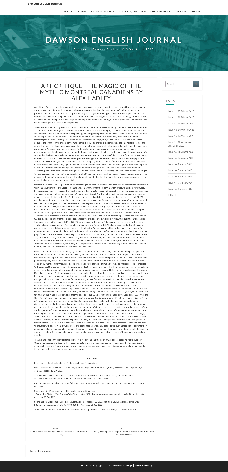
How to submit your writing (155, 11)
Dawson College (122, 465)
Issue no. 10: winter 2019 (180, 157)
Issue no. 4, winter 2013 (180, 188)
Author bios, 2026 (128, 11)
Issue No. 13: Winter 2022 (181, 135)
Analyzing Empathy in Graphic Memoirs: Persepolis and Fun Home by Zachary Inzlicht (124, 431)
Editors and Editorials (102, 11)
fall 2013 (172, 194)
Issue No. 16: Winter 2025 (181, 117)
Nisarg (148, 465)
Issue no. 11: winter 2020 (180, 151)
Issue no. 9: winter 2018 (180, 164)
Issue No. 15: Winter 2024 (181, 123)
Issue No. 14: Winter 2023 (181, 129)
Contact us (180, 11)
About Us (195, 11)
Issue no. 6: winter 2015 (180, 176)
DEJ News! (81, 11)
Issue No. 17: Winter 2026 (181, 111)
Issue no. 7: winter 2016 (180, 170)
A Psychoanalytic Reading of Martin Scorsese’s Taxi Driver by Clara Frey (58, 431)
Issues (66, 11)
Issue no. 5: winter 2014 (180, 182)
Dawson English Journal (45, 4)
